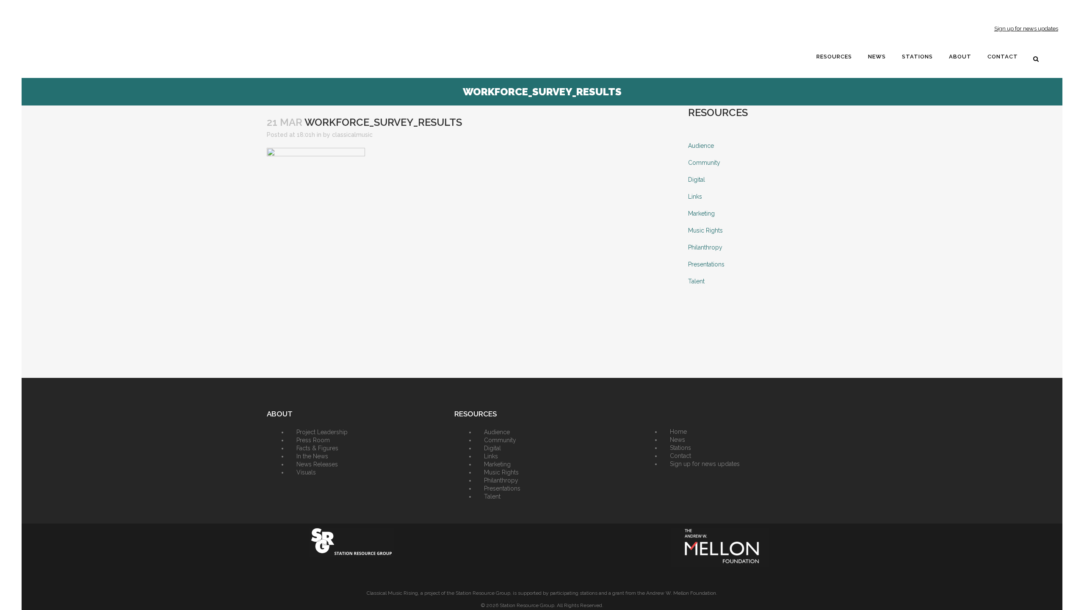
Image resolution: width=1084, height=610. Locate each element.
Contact (680, 456)
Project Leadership (322, 432)
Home (678, 432)
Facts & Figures (317, 448)
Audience (701, 145)
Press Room (313, 440)
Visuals (306, 472)
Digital (696, 179)
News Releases (317, 464)
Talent (696, 281)
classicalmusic (352, 134)
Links (695, 196)
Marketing (701, 213)
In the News (312, 456)
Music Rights (705, 230)
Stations (680, 448)
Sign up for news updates (1026, 28)
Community (704, 162)
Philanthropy (705, 247)
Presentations (706, 264)
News (677, 440)
